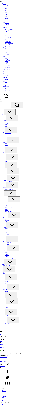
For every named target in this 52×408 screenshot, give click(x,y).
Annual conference (7, 6)
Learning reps (6, 13)
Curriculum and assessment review (9, 30)
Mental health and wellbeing (8, 221)
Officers (6, 82)
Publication (6, 280)
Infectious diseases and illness (8, 219)
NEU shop (3, 393)
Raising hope (6, 18)
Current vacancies (4, 392)
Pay (5, 33)
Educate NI (6, 79)
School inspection (7, 36)
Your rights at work (5, 32)
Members (4, 22)
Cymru (3, 390)
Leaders (6, 252)
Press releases (5, 71)
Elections (6, 84)
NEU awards (6, 307)
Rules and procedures (7, 123)
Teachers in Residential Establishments (9, 258)
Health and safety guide (8, 44)
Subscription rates (7, 24)
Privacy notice (3, 403)
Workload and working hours (8, 34)
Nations (4, 20)
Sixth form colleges (7, 65)
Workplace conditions (7, 46)
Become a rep (6, 136)
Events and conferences (6, 86)
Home (2, 328)
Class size (6, 51)
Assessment (4, 28)
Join (2, 92)
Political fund (6, 7)
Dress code (6, 52)
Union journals (5, 77)
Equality (4, 56)
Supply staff (6, 62)
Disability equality (7, 58)
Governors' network (7, 324)
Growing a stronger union (8, 11)
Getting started (6, 87)
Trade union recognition (8, 41)
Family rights (6, 205)
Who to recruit (6, 88)
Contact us (6, 10)
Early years (6, 63)
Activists (4, 81)
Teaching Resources (7, 55)
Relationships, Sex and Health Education (10, 53)
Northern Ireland (4, 391)
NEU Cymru (6, 21)
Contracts (6, 35)
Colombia (6, 16)
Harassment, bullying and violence (9, 43)
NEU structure (6, 5)
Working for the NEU (7, 9)
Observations (6, 49)
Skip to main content (2, 0)
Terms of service (4, 405)
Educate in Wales (7, 290)
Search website (2, 107)
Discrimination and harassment (8, 207)
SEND (6, 50)
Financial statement (7, 125)
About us (4, 4)
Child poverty (5, 31)
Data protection (7, 208)
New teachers (6, 61)
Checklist (6, 282)
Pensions (6, 203)
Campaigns (3, 25)
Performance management (8, 37)
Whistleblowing (7, 210)
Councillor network (7, 90)
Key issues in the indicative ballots (9, 26)
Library (4, 73)
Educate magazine (7, 78)
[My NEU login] (0, 99)
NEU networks (5, 89)
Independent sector (7, 64)
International (4, 15)
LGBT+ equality (7, 59)
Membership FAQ (7, 23)
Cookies (3, 404)
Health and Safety (5, 217)
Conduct (6, 39)
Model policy (6, 75)
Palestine (6, 17)
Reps (4, 132)
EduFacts (6, 85)
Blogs (4, 273)
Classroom (4, 47)
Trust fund (6, 8)
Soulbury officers (7, 66)
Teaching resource (7, 74)
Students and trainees (7, 60)
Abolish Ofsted (5, 27)
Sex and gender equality (8, 242)
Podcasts (4, 72)
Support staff (6, 254)
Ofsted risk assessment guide (8, 181)
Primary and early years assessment (9, 29)
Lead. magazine (7, 80)
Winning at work (7, 83)
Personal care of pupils (7, 54)
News (1, 341)
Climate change (7, 45)
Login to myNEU (4, 396)
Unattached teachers (7, 67)
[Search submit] (17, 105)
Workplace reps (7, 12)
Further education (7, 256)
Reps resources (6, 14)
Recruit (4, 314)
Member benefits (7, 161)
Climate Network (7, 91)
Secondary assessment (7, 188)
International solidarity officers (8, 146)
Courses (3, 68)
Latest (2, 70)
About (2, 3)
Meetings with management (8, 42)
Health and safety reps (7, 134)
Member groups (5, 250)
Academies (6, 40)
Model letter (6, 283)
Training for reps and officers (6, 69)
